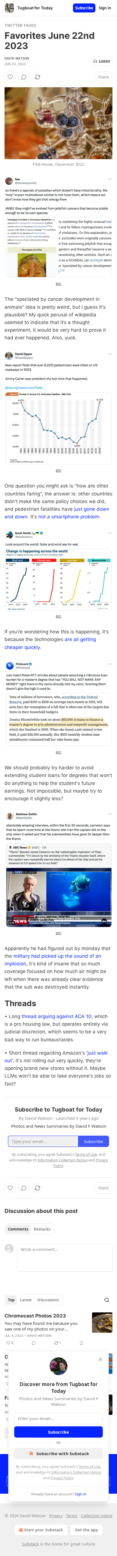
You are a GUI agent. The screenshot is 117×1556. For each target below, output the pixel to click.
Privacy (55, 1515)
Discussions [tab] (48, 1299)
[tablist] (29, 1229)
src (58, 283)
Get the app (86, 1529)
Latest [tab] (26, 1299)
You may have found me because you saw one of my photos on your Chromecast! (41, 1326)
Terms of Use (90, 1466)
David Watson (17, 58)
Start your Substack (43, 1529)
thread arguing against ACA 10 (56, 1016)
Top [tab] (11, 1299)
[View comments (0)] (24, 77)
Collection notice (96, 1515)
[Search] (106, 1300)
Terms (72, 1515)
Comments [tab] (18, 1229)
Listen (104, 61)
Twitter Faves (20, 25)
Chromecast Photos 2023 (35, 1316)
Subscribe (84, 7)
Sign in (105, 7)
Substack (30, 1544)
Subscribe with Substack (62, 1453)
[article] (58, 1329)
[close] (100, 1359)
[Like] (10, 77)
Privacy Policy (62, 1477)
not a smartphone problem (68, 517)
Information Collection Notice (76, 1472)
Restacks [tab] (42, 1229)
